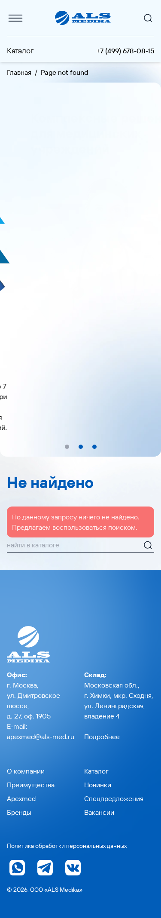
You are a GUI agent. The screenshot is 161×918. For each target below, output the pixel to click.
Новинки (97, 784)
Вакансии (99, 812)
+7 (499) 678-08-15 (125, 50)
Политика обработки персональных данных (67, 846)
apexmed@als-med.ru (40, 736)
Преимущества (31, 784)
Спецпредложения (113, 798)
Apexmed (21, 798)
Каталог (20, 50)
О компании (26, 771)
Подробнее (102, 736)
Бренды (19, 812)
